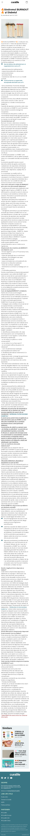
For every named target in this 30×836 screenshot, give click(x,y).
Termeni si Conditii (6, 799)
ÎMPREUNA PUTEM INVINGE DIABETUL (14, 608)
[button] (27, 2)
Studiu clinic (4, 797)
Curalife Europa (6, 815)
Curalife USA (5, 818)
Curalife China (6, 820)
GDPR (2, 802)
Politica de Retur (5, 805)
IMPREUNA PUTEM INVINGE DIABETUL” (14, 415)
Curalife (4, 812)
